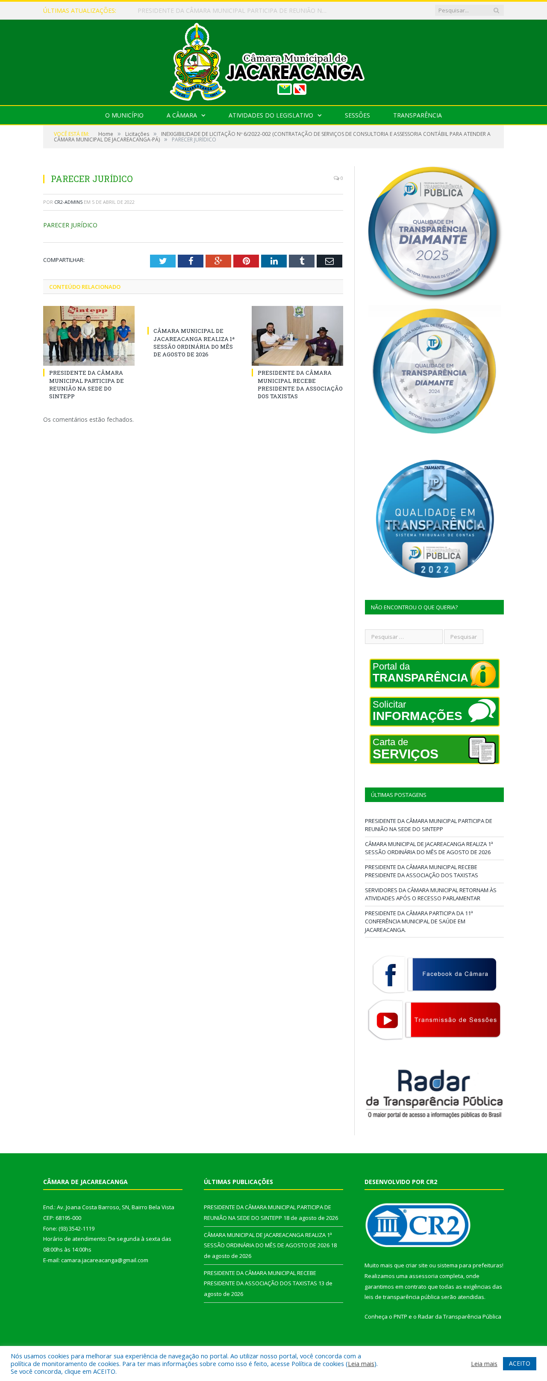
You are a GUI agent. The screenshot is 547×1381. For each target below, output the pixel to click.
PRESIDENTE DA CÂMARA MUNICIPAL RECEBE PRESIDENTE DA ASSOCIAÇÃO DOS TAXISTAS (300, 384)
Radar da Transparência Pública (459, 1316)
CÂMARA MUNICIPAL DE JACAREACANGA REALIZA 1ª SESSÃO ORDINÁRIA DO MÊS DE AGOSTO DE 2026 (236, 11)
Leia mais (361, 1363)
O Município (124, 115)
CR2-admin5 (68, 202)
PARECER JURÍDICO (70, 225)
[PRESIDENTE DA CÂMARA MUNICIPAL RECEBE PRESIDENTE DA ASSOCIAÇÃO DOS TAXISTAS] (297, 336)
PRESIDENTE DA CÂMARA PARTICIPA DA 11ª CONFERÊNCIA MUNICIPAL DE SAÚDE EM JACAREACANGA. (419, 921)
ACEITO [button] (519, 1363)
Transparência (417, 115)
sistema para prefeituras (469, 1265)
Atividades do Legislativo (271, 115)
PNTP (400, 1316)
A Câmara (182, 115)
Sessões (357, 115)
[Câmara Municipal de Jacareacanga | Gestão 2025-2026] (273, 60)
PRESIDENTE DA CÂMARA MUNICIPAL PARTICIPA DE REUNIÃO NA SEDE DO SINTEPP (86, 384)
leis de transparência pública (402, 1297)
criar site (417, 1265)
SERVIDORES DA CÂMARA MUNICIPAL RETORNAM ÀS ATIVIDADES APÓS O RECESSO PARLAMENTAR (431, 894)
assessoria (423, 1276)
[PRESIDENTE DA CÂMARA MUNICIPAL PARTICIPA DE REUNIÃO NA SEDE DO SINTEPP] (89, 336)
